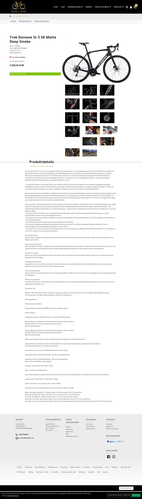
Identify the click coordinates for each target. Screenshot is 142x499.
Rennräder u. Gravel (20, 16)
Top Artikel (89, 424)
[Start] (10, 16)
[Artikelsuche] (127, 8)
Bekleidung (82, 472)
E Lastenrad (63, 467)
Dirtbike (19, 467)
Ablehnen (127, 495)
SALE (63, 7)
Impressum (69, 429)
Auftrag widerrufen (126, 488)
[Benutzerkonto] (131, 7)
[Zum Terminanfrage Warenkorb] (135, 8)
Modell (14, 21)
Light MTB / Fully (126, 467)
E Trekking (86, 467)
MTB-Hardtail (21, 472)
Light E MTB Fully (40, 467)
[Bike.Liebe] (19, 7)
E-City (107, 467)
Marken (89, 7)
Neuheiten (91, 472)
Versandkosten (90, 426)
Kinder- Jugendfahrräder (68, 472)
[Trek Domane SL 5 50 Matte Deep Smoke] (96, 57)
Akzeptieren (136, 495)
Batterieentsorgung (72, 436)
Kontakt (68, 427)
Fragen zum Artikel (41, 21)
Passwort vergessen (112, 429)
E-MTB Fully (28, 467)
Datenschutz (70, 431)
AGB (67, 434)
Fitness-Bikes (55, 472)
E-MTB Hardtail (52, 467)
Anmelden (109, 424)
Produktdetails (25, 21)
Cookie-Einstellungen (115, 495)
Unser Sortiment (102, 7)
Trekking (30, 472)
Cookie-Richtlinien (13, 496)
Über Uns (118, 7)
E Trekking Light (97, 467)
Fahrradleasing (74, 7)
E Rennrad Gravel (75, 467)
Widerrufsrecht (90, 429)
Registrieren (109, 426)
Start (55, 7)
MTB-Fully (115, 467)
